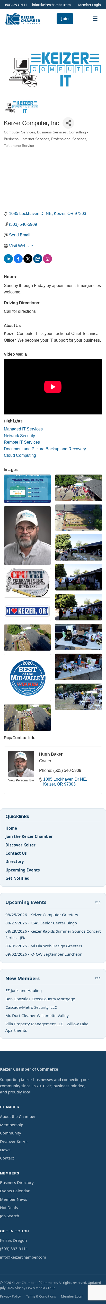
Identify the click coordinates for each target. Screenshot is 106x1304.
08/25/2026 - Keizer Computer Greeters (41, 914)
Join (65, 18)
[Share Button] (68, 123)
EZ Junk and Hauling (23, 990)
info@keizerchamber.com (51, 4)
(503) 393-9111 (16, 4)
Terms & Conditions (41, 1296)
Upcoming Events (22, 870)
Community (10, 1132)
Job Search (9, 1215)
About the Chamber (18, 1116)
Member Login (89, 4)
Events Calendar (15, 1190)
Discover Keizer (20, 844)
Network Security (19, 436)
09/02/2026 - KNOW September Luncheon (43, 954)
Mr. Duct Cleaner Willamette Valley (37, 1015)
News (5, 1149)
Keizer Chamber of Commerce (29, 1069)
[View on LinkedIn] (8, 262)
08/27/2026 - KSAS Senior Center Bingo (41, 922)
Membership (11, 1124)
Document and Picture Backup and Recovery (45, 449)
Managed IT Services (23, 429)
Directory (14, 861)
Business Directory (17, 1182)
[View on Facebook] (18, 262)
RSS (98, 902)
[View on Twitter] (27, 262)
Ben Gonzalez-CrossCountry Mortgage (40, 998)
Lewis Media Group (41, 1287)
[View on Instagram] (47, 262)
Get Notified (17, 878)
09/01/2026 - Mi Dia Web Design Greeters (43, 945)
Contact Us (16, 853)
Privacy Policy (10, 1296)
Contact (7, 1158)
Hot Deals (9, 1207)
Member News (13, 1199)
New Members (22, 978)
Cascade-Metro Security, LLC (31, 1007)
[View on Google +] (37, 262)
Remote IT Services (22, 442)
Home (11, 828)
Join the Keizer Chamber (29, 836)
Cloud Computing (20, 455)
